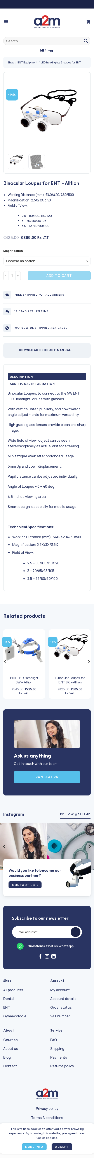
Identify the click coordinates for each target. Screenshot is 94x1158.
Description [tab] (21, 377)
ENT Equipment (27, 62)
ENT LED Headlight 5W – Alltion (24, 680)
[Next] (79, 116)
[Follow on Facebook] (40, 956)
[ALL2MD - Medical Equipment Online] (47, 21)
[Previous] (15, 116)
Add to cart (59, 275)
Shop (11, 62)
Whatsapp (66, 946)
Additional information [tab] (32, 384)
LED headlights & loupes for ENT (61, 62)
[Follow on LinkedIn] (53, 956)
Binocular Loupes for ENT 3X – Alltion (70, 680)
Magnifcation (13, 250)
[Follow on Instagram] (47, 956)
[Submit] (86, 41)
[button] (6, 21)
